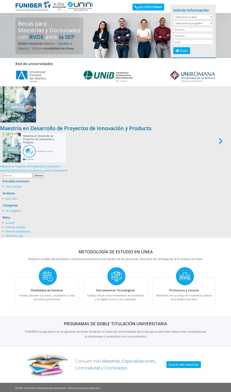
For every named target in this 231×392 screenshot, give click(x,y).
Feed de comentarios (17, 231)
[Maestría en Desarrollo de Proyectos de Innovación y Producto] (18, 104)
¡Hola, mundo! (13, 186)
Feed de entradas (15, 227)
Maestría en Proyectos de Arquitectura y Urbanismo (30, 166)
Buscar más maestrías (184, 365)
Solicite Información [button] (191, 10)
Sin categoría (13, 210)
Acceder (10, 222)
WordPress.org (14, 235)
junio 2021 (11, 198)
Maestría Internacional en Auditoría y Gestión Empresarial (33, 170)
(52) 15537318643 (150, 7)
